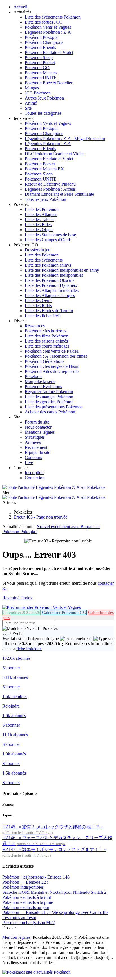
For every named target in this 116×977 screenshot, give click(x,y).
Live (29, 462)
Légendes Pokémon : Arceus (50, 189)
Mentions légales (40, 432)
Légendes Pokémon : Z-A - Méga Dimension (65, 138)
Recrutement (36, 447)
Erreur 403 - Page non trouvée (40, 517)
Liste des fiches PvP (43, 315)
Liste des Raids (38, 305)
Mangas (32, 87)
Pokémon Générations (44, 361)
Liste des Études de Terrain (49, 310)
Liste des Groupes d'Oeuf (47, 239)
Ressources (35, 325)
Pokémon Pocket (40, 62)
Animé (31, 103)
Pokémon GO (37, 67)
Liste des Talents (39, 219)
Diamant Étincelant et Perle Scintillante (59, 194)
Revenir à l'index (17, 597)
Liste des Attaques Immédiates (52, 290)
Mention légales (16, 937)
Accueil (20, 6)
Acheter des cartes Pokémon (50, 411)
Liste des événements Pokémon (53, 17)
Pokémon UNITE (41, 77)
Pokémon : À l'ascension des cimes (56, 356)
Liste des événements (44, 260)
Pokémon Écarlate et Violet (49, 52)
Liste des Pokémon (42, 209)
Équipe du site (37, 452)
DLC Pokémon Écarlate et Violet (54, 153)
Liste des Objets (39, 229)
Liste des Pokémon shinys (48, 265)
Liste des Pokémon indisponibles (54, 275)
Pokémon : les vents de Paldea (52, 351)
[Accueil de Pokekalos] (53, 487)
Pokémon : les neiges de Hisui (51, 366)
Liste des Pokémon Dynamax (51, 285)
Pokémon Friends (40, 47)
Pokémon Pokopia (41, 37)
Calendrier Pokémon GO (64, 612)
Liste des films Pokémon (46, 336)
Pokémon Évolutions (43, 386)
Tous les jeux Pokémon (45, 199)
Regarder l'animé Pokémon (49, 391)
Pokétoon (33, 376)
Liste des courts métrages (47, 346)
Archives (33, 442)
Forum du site (37, 422)
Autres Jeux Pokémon (44, 98)
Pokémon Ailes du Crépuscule (52, 371)
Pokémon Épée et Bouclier (48, 82)
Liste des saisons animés (46, 341)
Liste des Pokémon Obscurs (49, 280)
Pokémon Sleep (39, 57)
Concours (33, 457)
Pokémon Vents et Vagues (48, 27)
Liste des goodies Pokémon (49, 401)
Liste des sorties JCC (43, 22)
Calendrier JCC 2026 (21, 612)
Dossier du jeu (37, 249)
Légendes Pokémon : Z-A (48, 32)
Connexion (34, 477)
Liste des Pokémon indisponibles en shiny (62, 270)
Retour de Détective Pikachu (50, 184)
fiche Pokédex (29, 648)
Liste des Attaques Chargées (50, 295)
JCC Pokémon (38, 93)
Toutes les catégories (43, 113)
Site (28, 108)
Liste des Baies (38, 224)
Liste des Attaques (41, 214)
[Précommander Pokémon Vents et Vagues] (41, 607)
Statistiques (35, 437)
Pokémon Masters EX (44, 168)
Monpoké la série (40, 381)
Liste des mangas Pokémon (49, 396)
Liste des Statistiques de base (50, 234)
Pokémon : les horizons (45, 330)
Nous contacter (38, 427)
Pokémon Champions (44, 42)
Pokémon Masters (41, 72)
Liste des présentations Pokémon (54, 406)
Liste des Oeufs (38, 300)
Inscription (34, 472)
